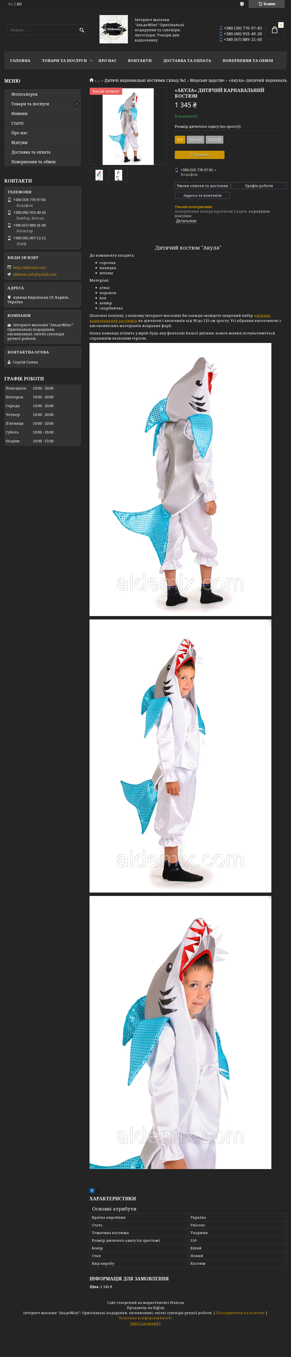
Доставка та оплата (187, 60)
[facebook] (92, 1191)
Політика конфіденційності (145, 1318)
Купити (202, 154)
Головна (20, 60)
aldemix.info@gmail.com (35, 274)
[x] (98, 1191)
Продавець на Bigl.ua (145, 1307)
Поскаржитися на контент (240, 1312)
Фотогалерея (24, 94)
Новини (19, 113)
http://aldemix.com (29, 267)
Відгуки (19, 142)
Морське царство (207, 80)
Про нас (107, 60)
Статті (17, 123)
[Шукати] (82, 30)
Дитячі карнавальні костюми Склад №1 (145, 80)
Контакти (140, 60)
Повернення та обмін (248, 60)
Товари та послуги (64, 60)
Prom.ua (177, 1302)
